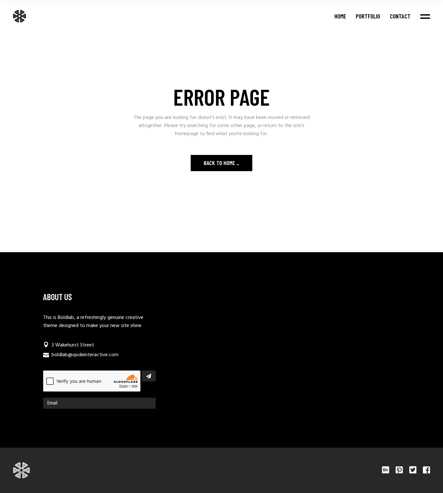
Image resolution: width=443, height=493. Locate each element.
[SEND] (149, 375)
